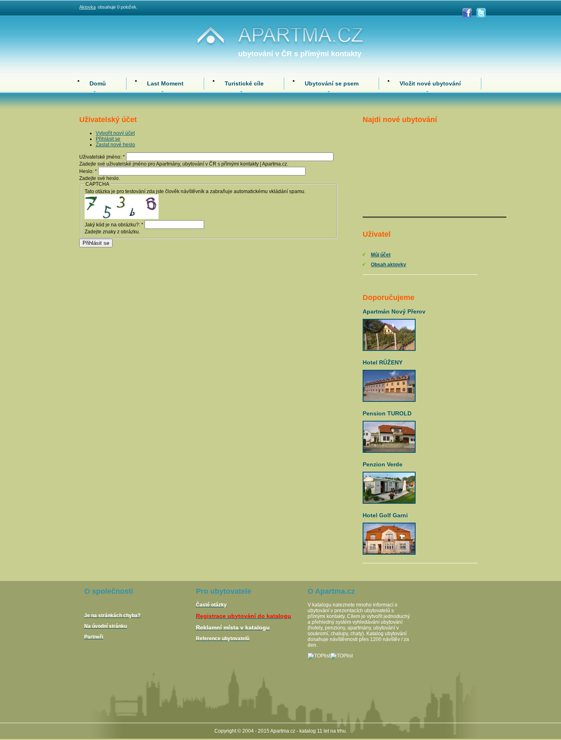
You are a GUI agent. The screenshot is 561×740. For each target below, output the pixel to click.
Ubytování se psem (332, 83)
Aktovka (87, 7)
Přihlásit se (108, 139)
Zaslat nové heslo (115, 145)
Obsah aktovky (388, 264)
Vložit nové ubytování (430, 83)
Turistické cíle (244, 83)
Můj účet (381, 255)
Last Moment (165, 83)
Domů (98, 83)
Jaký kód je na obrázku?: (114, 225)
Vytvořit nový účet (115, 133)
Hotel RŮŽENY (382, 362)
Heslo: (88, 171)
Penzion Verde (382, 464)
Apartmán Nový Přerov (394, 311)
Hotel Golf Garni (385, 515)
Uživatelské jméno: (102, 157)
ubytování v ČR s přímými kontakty (299, 54)
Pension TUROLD (387, 413)
